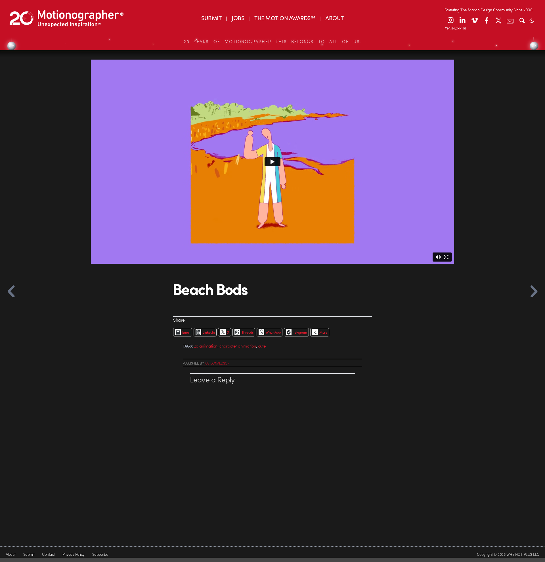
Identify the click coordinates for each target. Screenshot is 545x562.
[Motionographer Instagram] (450, 20)
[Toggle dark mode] (531, 20)
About (10, 554)
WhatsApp (273, 332)
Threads (247, 332)
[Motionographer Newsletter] (510, 20)
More (323, 332)
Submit (29, 554)
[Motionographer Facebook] (486, 20)
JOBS (238, 18)
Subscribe (100, 554)
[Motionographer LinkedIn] (462, 20)
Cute (262, 346)
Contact (48, 554)
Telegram (300, 332)
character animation (237, 346)
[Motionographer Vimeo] (474, 20)
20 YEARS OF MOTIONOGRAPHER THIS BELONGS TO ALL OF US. (272, 41)
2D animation (205, 346)
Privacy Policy (73, 554)
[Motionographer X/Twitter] (498, 20)
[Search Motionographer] (522, 20)
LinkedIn (209, 332)
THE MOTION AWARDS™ (284, 18)
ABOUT (334, 18)
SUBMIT (211, 18)
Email (186, 332)
